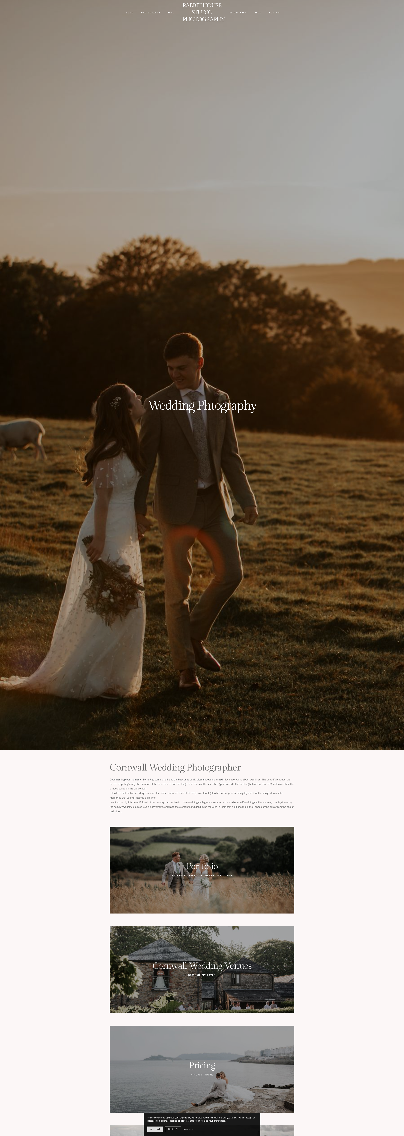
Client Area (238, 13)
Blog (258, 13)
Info (171, 13)
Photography (150, 13)
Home (129, 13)
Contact (275, 13)
